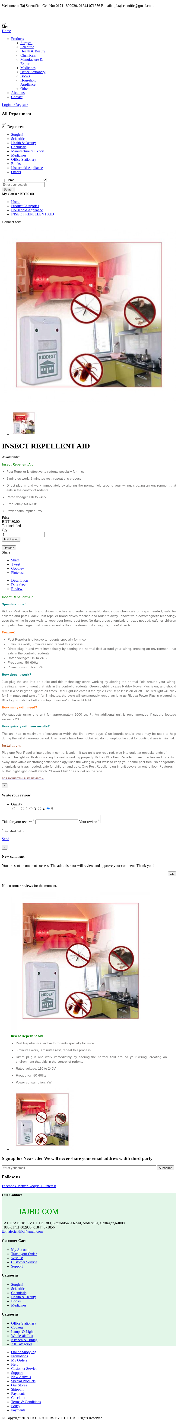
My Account (20, 1250)
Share (15, 560)
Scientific (27, 47)
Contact (16, 97)
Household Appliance (28, 82)
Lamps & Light (22, 1332)
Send (5, 839)
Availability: (11, 457)
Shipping (17, 1389)
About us (18, 93)
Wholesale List (22, 1336)
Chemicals (28, 55)
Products (17, 39)
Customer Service (24, 1262)
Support (17, 1266)
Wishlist (17, 1258)
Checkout (18, 1398)
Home (6, 31)
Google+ (17, 568)
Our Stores (19, 1385)
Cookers (17, 1327)
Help (14, 1364)
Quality (16, 804)
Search (8, 189)
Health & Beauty (32, 51)
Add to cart (11, 539)
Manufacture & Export (27, 151)
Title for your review (18, 822)
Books (25, 76)
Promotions (19, 1356)
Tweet (15, 564)
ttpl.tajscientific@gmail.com (22, 1231)
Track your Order (24, 1254)
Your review (89, 822)
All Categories (21, 1344)
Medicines (27, 68)
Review (16, 589)
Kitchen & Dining (24, 1340)
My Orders (19, 1360)
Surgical (26, 43)
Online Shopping (23, 1352)
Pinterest (17, 573)
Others (25, 89)
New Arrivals (21, 1377)
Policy (15, 1406)
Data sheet (18, 585)
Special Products (23, 1381)
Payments (18, 1393)
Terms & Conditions (26, 1402)
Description (19, 580)
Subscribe (165, 1168)
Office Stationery (32, 72)
